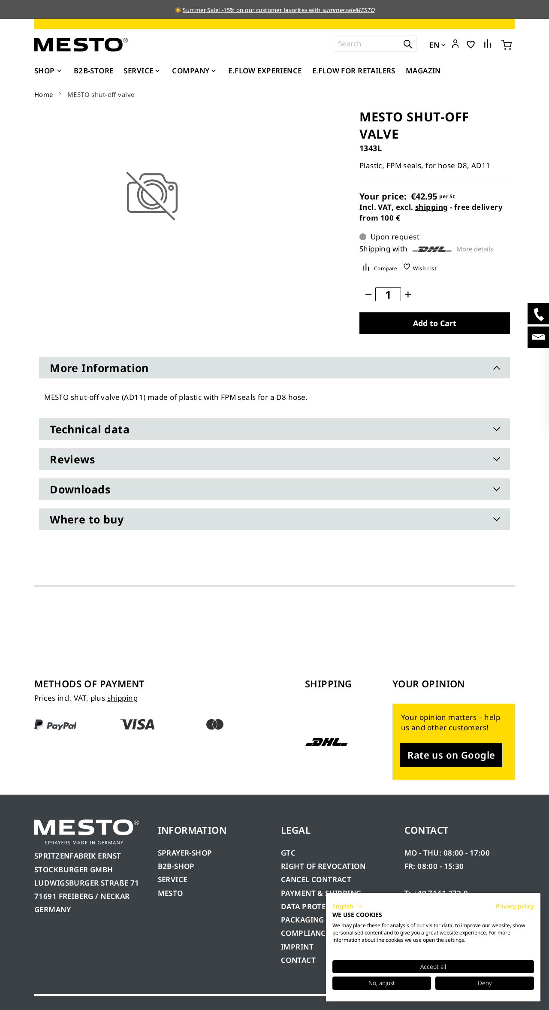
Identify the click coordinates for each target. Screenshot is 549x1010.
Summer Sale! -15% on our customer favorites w (248, 10)
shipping (431, 207)
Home (43, 94)
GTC (288, 853)
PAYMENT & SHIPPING (321, 893)
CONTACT (298, 960)
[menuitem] (49, 71)
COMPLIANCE (305, 933)
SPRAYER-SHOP (185, 853)
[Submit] (407, 43)
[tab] (274, 367)
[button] (455, 44)
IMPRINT (297, 947)
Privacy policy (515, 906)
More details (474, 249)
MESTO (170, 893)
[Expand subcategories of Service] (157, 71)
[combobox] (375, 43)
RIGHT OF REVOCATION (323, 866)
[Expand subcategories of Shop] (59, 71)
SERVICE (172, 879)
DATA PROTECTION (315, 906)
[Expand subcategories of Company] (213, 71)
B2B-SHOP (176, 866)
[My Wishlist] (470, 44)
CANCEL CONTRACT (316, 879)
